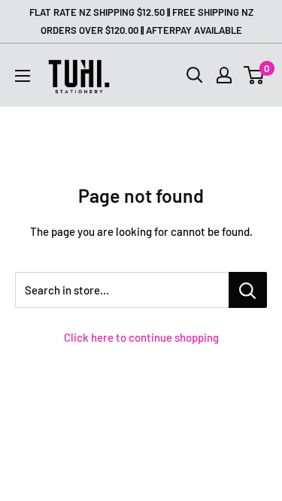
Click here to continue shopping (141, 337)
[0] (254, 75)
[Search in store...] (248, 290)
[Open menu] (22, 76)
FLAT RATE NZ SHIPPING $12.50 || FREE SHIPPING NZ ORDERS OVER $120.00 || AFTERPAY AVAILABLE (141, 21)
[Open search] (194, 75)
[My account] (224, 75)
